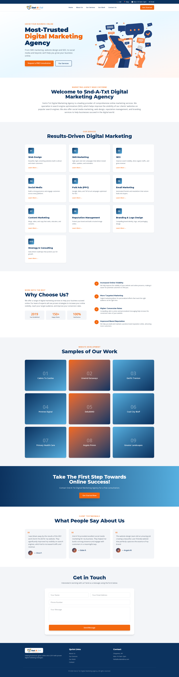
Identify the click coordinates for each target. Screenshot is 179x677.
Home (71, 7)
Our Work (101, 7)
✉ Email (151, 2)
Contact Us (112, 7)
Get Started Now (89, 495)
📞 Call (119, 2)
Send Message (89, 628)
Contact (71, 662)
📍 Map (126, 2)
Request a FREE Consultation (39, 63)
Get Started (147, 7)
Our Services (90, 7)
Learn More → (33, 168)
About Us (79, 7)
